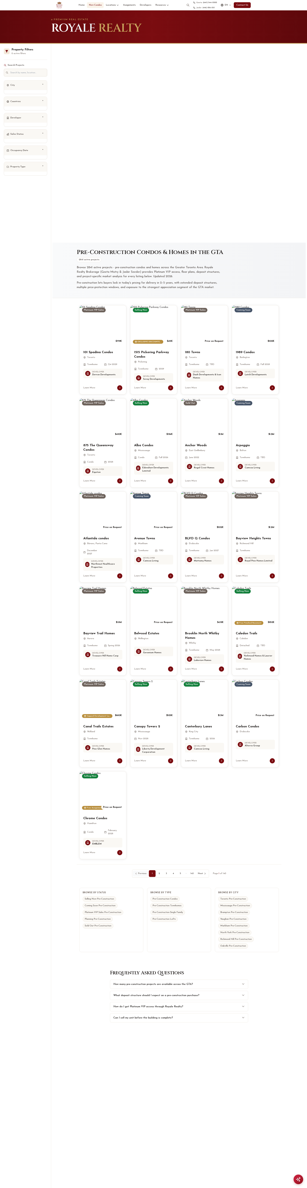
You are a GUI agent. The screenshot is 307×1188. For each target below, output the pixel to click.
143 (192, 873)
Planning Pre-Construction (98, 919)
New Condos (95, 5)
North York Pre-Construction (234, 932)
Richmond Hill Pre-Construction (236, 939)
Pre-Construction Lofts (164, 919)
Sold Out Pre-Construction (98, 926)
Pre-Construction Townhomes (167, 905)
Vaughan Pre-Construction (233, 919)
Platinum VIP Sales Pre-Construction (103, 912)
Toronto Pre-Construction (233, 899)
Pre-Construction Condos (165, 899)
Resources (160, 5)
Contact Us (242, 5)
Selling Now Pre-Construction (99, 899)
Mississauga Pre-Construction (235, 905)
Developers (145, 5)
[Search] (188, 5)
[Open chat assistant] (298, 1179)
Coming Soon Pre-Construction (100, 905)
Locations (111, 5)
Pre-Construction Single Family (168, 912)
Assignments (129, 5)
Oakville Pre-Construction (233, 946)
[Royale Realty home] (59, 5)
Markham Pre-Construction (234, 926)
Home (82, 5)
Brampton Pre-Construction (234, 912)
